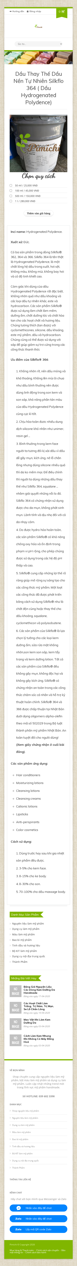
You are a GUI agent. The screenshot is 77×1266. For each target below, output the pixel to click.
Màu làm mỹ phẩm (23, 934)
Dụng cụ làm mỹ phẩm (25, 929)
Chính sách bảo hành (35, 1252)
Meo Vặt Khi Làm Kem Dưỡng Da (37, 1021)
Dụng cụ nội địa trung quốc (28, 956)
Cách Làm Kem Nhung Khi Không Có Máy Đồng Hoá (39, 1038)
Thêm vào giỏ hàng (38, 213)
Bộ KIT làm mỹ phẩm (24, 951)
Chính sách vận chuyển (47, 1250)
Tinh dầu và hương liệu (26, 945)
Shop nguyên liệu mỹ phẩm (25, 1110)
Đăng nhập (35, 11)
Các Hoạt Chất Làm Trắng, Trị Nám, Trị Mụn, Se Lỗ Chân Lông (39, 1006)
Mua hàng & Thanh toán (22, 1250)
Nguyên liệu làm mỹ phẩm (28, 923)
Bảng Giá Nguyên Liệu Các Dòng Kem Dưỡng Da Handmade (39, 989)
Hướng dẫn (18, 11)
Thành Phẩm (19, 961)
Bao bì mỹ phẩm (22, 940)
